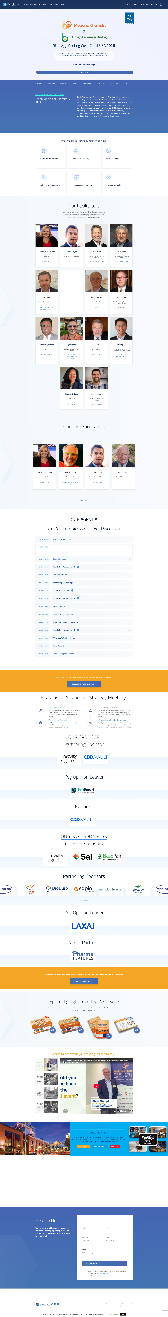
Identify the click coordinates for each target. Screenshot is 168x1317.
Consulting (42, 4)
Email (107, 1237)
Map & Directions (98, 1146)
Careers (135, 4)
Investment (54, 4)
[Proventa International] (11, 4)
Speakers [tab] (51, 83)
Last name (108, 1225)
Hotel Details (82, 1146)
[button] (81, 500)
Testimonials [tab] (115, 83)
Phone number (85, 1237)
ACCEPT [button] (123, 1314)
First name (85, 1225)
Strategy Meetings (29, 4)
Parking (113, 1146)
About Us (127, 4)
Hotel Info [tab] (100, 83)
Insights (64, 4)
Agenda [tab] (63, 83)
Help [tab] (127, 83)
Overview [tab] (38, 83)
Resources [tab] (87, 83)
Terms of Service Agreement (117, 1306)
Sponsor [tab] (75, 83)
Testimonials (144, 4)
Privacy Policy (129, 1306)
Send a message (91, 1263)
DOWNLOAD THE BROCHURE (83, 684)
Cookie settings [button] (113, 1314)
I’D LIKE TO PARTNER (83, 981)
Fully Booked (85, 72)
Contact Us (154, 4)
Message (84, 1249)
